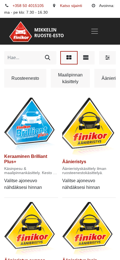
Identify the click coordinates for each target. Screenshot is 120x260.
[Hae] (47, 57)
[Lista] (86, 57)
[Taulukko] (69, 57)
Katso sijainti (71, 5)
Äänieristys (74, 161)
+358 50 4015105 (28, 5)
